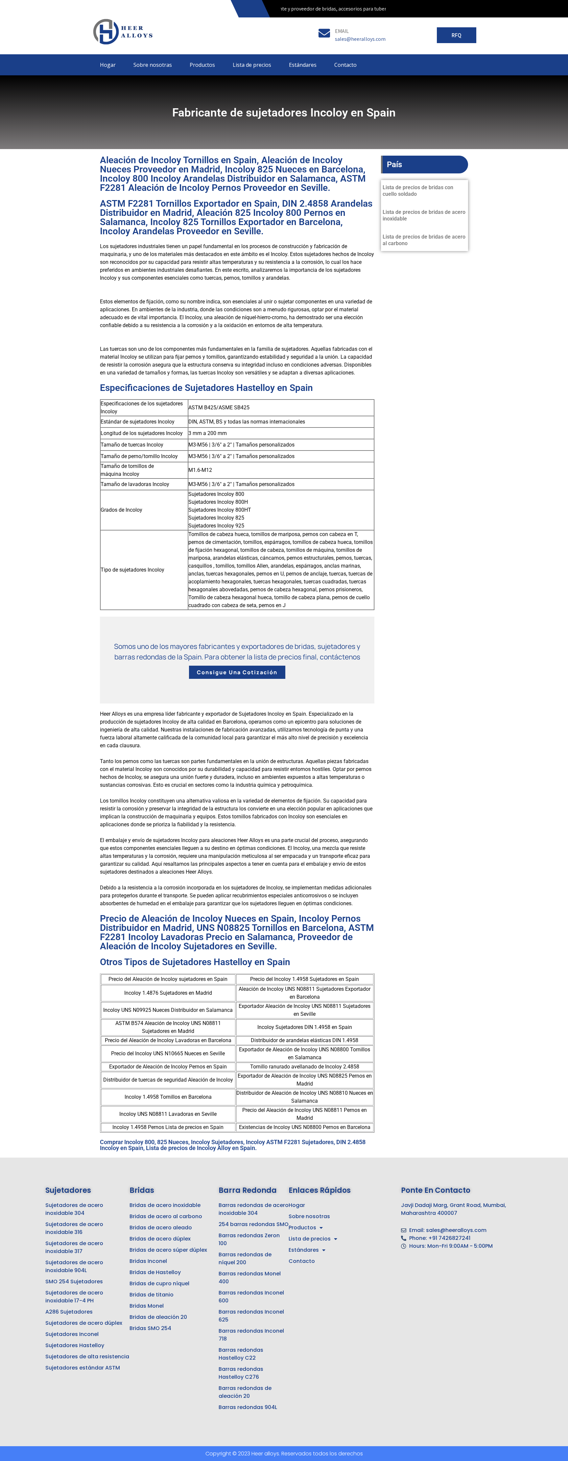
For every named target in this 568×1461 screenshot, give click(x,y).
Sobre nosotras (152, 64)
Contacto (345, 64)
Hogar (108, 64)
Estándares (303, 64)
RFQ (457, 35)
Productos (202, 64)
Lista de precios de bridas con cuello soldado (418, 190)
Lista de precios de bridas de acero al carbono (424, 240)
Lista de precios (252, 64)
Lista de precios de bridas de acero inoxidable (424, 215)
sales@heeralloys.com (360, 39)
